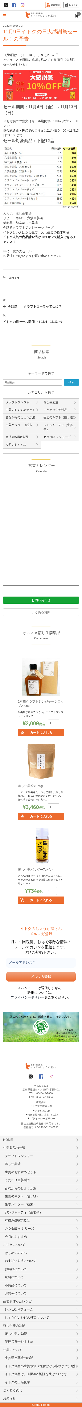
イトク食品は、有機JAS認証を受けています (36, 1374)
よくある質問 (41, 612)
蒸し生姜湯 (51, 402)
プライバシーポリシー (27, 997)
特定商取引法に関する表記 (43, 1114)
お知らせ (14, 277)
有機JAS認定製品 (17, 436)
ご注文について (14, 1244)
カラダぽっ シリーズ (57, 436)
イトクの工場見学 (17, 1382)
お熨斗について (16, 1293)
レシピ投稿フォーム (19, 1309)
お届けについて (16, 1269)
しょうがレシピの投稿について (27, 1317)
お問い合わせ (41, 600)
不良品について (16, 1285)
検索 (71, 382)
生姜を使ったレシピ (17, 1301)
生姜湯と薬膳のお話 (19, 1358)
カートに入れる (41, 732)
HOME (8, 1139)
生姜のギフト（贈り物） (60, 417)
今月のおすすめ (16, 444)
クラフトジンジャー (19, 402)
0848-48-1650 (44, 1093)
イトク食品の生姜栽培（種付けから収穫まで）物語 (41, 1366)
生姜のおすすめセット (20, 409)
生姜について (12, 1350)
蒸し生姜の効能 (14, 1325)
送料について (14, 1277)
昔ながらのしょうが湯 (20, 417)
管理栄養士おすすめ (19, 1341)
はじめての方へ (16, 1253)
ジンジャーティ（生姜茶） (58, 427)
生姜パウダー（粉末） (20, 425)
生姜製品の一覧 (14, 1147)
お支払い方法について (20, 1261)
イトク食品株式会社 (41, 1106)
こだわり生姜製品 (55, 409)
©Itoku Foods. (41, 1404)
